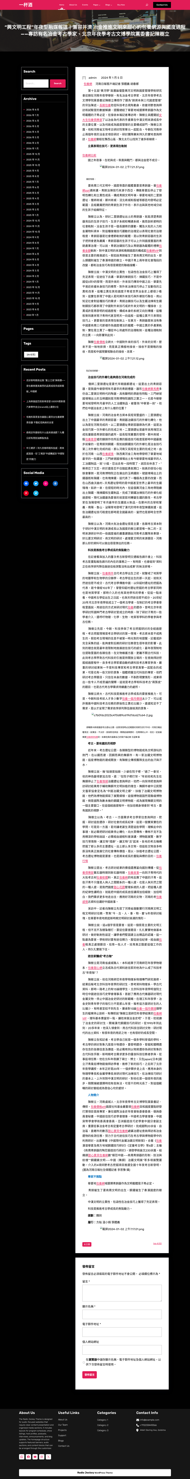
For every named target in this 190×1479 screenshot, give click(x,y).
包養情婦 (102, 781)
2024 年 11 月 (33, 226)
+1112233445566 (148, 1425)
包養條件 (108, 573)
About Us (62, 1419)
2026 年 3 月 (32, 137)
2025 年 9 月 (32, 170)
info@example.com (149, 1420)
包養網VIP (152, 250)
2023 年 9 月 (32, 304)
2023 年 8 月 (32, 309)
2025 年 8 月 (32, 176)
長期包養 (105, 105)
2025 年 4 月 (32, 198)
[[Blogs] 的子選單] (111, 5)
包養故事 (133, 872)
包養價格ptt (98, 1106)
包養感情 (108, 454)
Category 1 (102, 1420)
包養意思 (91, 439)
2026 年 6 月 (32, 120)
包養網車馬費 (150, 389)
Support (62, 1435)
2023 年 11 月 (33, 292)
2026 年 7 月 (32, 115)
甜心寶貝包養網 (118, 1131)
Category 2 (102, 1425)
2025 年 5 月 (32, 193)
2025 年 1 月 (32, 215)
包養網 (88, 84)
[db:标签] (31, 354)
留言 (86, 1281)
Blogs (61, 1440)
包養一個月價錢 (132, 698)
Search (57, 83)
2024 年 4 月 (32, 265)
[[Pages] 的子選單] (99, 5)
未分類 (87, 1244)
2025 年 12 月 (33, 154)
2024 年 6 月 (32, 254)
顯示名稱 (88, 1306)
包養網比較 (89, 155)
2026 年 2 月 (32, 143)
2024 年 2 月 (32, 276)
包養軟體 (102, 877)
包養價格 (99, 342)
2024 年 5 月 (32, 259)
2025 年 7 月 (32, 182)
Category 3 (102, 1430)
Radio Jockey (85, 1472)
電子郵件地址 (91, 1324)
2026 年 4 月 (32, 132)
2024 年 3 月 (32, 270)
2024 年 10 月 (33, 231)
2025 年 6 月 (32, 187)
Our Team (63, 1425)
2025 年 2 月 (32, 209)
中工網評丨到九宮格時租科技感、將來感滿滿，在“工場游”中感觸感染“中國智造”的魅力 (45, 453)
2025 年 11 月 (33, 159)
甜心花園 (119, 887)
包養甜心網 (95, 968)
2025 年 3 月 (32, 204)
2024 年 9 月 (32, 237)
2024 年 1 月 (32, 281)
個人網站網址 (90, 1342)
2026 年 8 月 (32, 109)
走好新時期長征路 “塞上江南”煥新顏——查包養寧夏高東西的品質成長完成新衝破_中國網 (45, 386)
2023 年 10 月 (33, 298)
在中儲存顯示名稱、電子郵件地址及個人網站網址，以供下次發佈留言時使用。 (123, 1362)
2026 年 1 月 (32, 148)
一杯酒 (25, 4)
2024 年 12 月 (33, 220)
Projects (62, 1430)
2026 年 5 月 (32, 126)
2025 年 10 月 (33, 165)
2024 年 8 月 (32, 243)
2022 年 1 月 (32, 315)
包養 (131, 607)
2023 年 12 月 (33, 287)
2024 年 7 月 (32, 248)
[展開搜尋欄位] (147, 5)
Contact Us (162, 5)
